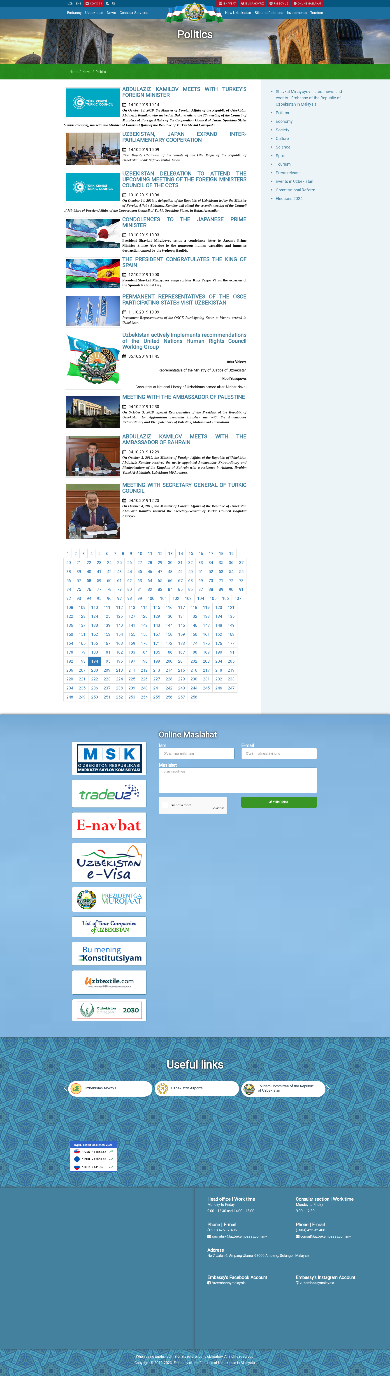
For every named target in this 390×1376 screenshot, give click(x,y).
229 (181, 679)
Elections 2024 (289, 198)
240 (144, 688)
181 (107, 652)
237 (107, 688)
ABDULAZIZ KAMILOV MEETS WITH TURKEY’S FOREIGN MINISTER (184, 92)
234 (69, 688)
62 (129, 580)
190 (218, 652)
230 (193, 679)
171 (156, 643)
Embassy (74, 13)
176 (218, 643)
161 (206, 634)
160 (193, 634)
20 (68, 562)
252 (119, 697)
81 (139, 589)
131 (181, 616)
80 (129, 589)
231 (206, 679)
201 (181, 661)
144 (169, 625)
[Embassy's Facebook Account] (107, 3)
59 (99, 580)
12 (160, 553)
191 (231, 652)
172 (169, 643)
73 (241, 580)
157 (156, 634)
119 (206, 607)
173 (181, 643)
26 (129, 562)
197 (131, 661)
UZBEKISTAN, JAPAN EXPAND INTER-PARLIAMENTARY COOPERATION (184, 137)
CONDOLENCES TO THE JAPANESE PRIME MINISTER (184, 222)
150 (69, 634)
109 (82, 607)
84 (170, 589)
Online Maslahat (309, 3)
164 (69, 643)
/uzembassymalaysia (228, 1283)
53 (221, 571)
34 (211, 562)
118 (193, 607)
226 (144, 679)
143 (156, 625)
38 (68, 571)
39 (79, 571)
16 (201, 553)
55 (241, 571)
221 (82, 679)
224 (119, 679)
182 (119, 652)
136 (69, 625)
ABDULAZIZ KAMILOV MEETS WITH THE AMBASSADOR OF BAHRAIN (184, 439)
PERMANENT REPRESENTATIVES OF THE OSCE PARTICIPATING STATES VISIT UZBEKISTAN (184, 299)
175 (206, 643)
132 (193, 616)
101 (163, 598)
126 (119, 616)
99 (139, 598)
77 (99, 589)
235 (82, 688)
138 (94, 625)
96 (109, 598)
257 (181, 697)
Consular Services (134, 13)
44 (129, 571)
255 (156, 697)
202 (193, 661)
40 (89, 571)
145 (181, 625)
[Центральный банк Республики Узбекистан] (93, 1156)
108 (69, 607)
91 (241, 589)
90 (231, 589)
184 (144, 652)
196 (119, 661)
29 (160, 562)
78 (109, 589)
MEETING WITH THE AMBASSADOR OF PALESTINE (183, 397)
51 (200, 571)
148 (218, 625)
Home (74, 72)
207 (82, 670)
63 (139, 580)
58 (89, 580)
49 (180, 571)
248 (69, 697)
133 (206, 616)
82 (150, 589)
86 (190, 589)
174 (193, 643)
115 (156, 607)
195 (107, 661)
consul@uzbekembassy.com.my (325, 1236)
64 (150, 580)
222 (94, 679)
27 (139, 562)
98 (129, 598)
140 (119, 625)
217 (206, 670)
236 (94, 688)
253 (131, 697)
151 (82, 634)
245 (206, 688)
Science (283, 147)
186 (169, 652)
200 (169, 661)
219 (231, 670)
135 (231, 616)
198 (144, 661)
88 (211, 589)
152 (94, 634)
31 (180, 562)
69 (200, 580)
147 (206, 625)
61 (119, 580)
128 (144, 616)
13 (170, 553)
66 (170, 580)
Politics (282, 112)
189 (206, 652)
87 (200, 589)
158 (169, 634)
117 (181, 607)
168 (119, 643)
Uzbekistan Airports (187, 1088)
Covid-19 (96, 3)
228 (169, 679)
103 (188, 598)
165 (82, 643)
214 (169, 670)
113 (131, 607)
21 (79, 562)
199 (156, 661)
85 (180, 589)
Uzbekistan (94, 13)
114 (144, 607)
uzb (70, 3)
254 (144, 697)
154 (119, 634)
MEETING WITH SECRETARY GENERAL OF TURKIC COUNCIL (184, 488)
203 (206, 661)
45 (139, 571)
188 (193, 652)
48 (170, 571)
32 (190, 562)
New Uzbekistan (238, 13)
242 (169, 688)
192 (69, 661)
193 (82, 661)
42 (109, 571)
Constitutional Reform (295, 190)
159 (181, 634)
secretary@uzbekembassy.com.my (239, 1236)
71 (221, 580)
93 (79, 598)
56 (68, 580)
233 (231, 679)
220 (69, 679)
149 (231, 625)
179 (82, 652)
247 (231, 688)
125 (107, 616)
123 (82, 616)
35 (221, 562)
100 (151, 598)
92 (68, 598)
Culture (282, 138)
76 (89, 589)
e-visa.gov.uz (254, 3)
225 (131, 679)
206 (69, 670)
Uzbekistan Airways (100, 1088)
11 (150, 553)
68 (190, 580)
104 (200, 598)
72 (231, 580)
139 (107, 625)
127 (131, 616)
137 (82, 625)
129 (156, 616)
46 (150, 571)
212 (144, 670)
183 (131, 652)
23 (99, 562)
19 (231, 553)
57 (79, 580)
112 (119, 607)
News (111, 13)
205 (231, 661)
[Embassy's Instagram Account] (113, 3)
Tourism (316, 13)
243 (181, 688)
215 (181, 670)
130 (169, 616)
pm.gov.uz (281, 3)
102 (175, 598)
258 (193, 697)
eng (78, 3)
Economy (284, 121)
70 (211, 580)
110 (94, 607)
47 (160, 571)
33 (200, 562)
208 (94, 670)
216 (193, 670)
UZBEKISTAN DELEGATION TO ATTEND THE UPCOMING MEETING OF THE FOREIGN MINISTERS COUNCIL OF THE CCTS (184, 179)
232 (218, 679)
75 (79, 589)
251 (107, 697)
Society (282, 130)
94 (89, 598)
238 (119, 688)
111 (107, 607)
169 (131, 643)
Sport (281, 155)
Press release (288, 172)
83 (160, 589)
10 (140, 553)
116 (169, 607)
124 (94, 616)
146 (193, 625)
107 (237, 598)
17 (211, 553)
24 (109, 562)
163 (231, 634)
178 (69, 652)
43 (119, 571)
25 (119, 562)
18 (221, 553)
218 (218, 670)
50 (190, 571)
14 (180, 553)
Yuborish (281, 802)
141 (131, 625)
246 (218, 688)
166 (94, 643)
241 (156, 688)
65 (160, 580)
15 (190, 553)
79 (119, 589)
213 (156, 670)
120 (218, 607)
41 (99, 571)
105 (213, 598)
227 (156, 679)
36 (231, 562)
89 (221, 589)
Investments (297, 13)
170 (144, 643)
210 (119, 670)
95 (99, 598)
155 (131, 634)
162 (218, 634)
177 (231, 643)
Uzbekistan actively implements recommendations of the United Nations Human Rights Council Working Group (184, 341)
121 (231, 607)
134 (218, 616)
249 (82, 697)
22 (89, 562)
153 (107, 634)
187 (181, 652)
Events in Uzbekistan (294, 181)
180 (94, 652)
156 (144, 634)
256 (169, 697)
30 (170, 562)
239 (131, 688)
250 (94, 697)
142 (144, 625)
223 (107, 679)
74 (68, 589)
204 (218, 661)
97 (119, 598)
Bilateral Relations (269, 13)
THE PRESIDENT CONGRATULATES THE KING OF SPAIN (184, 262)
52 (211, 571)
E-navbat (229, 3)
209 (107, 670)
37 (241, 562)
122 (69, 616)
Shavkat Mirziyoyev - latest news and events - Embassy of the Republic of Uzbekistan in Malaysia (309, 98)
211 (131, 670)
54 (231, 571)
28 (150, 562)
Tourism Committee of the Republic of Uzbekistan (286, 1088)
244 (193, 688)
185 (156, 652)
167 (107, 643)
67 (180, 580)
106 (225, 598)
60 (109, 580)
